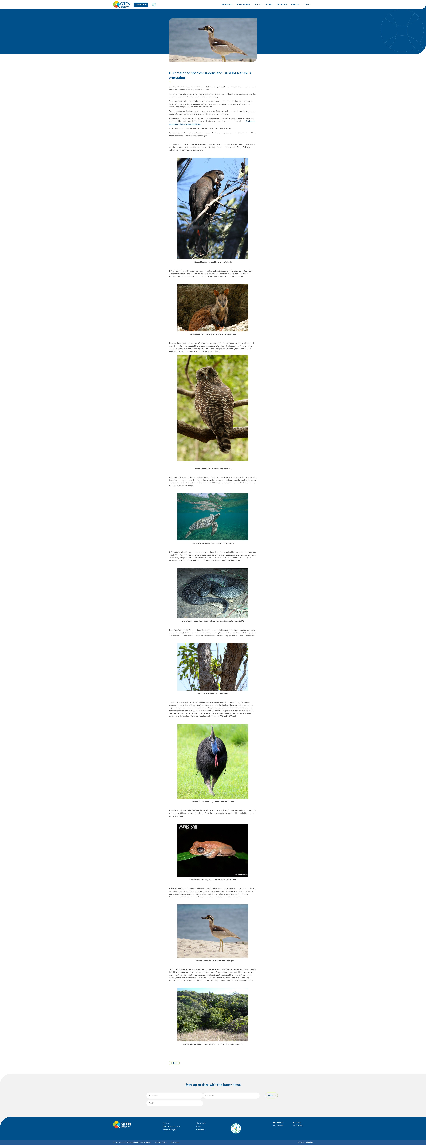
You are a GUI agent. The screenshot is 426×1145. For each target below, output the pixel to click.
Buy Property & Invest (171, 1126)
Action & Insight (169, 1130)
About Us (295, 4)
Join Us (269, 4)
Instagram (279, 1125)
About (198, 1126)
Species (258, 4)
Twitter (298, 1123)
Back (175, 1063)
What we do (227, 4)
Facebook (279, 1123)
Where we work (243, 4)
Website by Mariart (305, 1142)
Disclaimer (175, 1142)
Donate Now (141, 5)
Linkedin (299, 1125)
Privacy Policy (161, 1142)
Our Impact (282, 4)
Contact (307, 4)
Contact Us (200, 1130)
